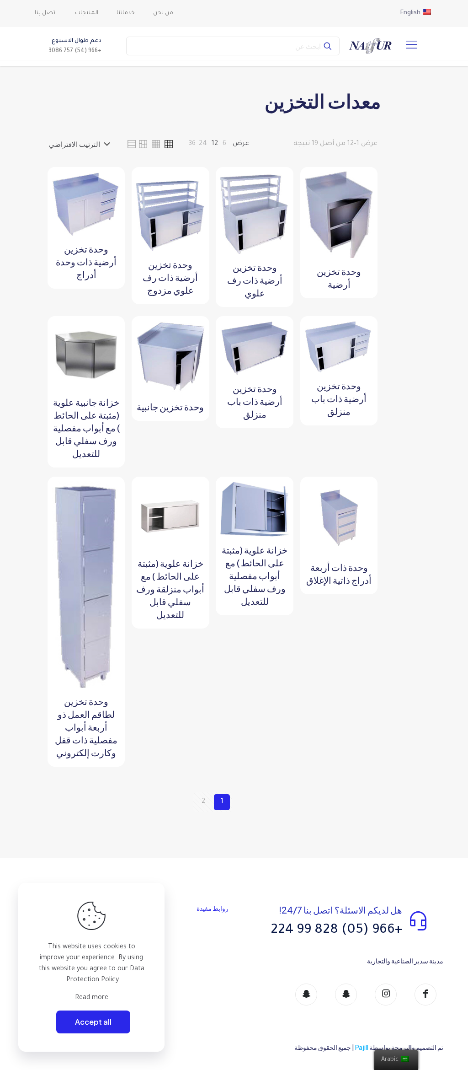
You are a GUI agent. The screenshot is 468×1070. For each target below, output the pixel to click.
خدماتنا (142, 948)
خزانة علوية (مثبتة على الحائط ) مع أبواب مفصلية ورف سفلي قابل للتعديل (254, 575)
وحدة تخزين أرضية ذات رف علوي (254, 279)
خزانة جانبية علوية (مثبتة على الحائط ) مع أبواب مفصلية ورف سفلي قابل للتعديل (86, 427)
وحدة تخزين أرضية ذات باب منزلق (339, 398)
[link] (224, 144)
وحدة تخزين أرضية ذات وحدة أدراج (86, 261)
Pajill (361, 1047)
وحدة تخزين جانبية (170, 406)
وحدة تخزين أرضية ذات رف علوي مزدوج (170, 277)
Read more (91, 998)
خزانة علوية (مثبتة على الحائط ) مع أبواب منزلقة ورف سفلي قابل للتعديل (170, 588)
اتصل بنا (144, 982)
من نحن (143, 931)
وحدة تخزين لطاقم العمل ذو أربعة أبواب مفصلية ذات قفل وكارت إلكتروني (86, 726)
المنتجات (145, 965)
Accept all (93, 1022)
